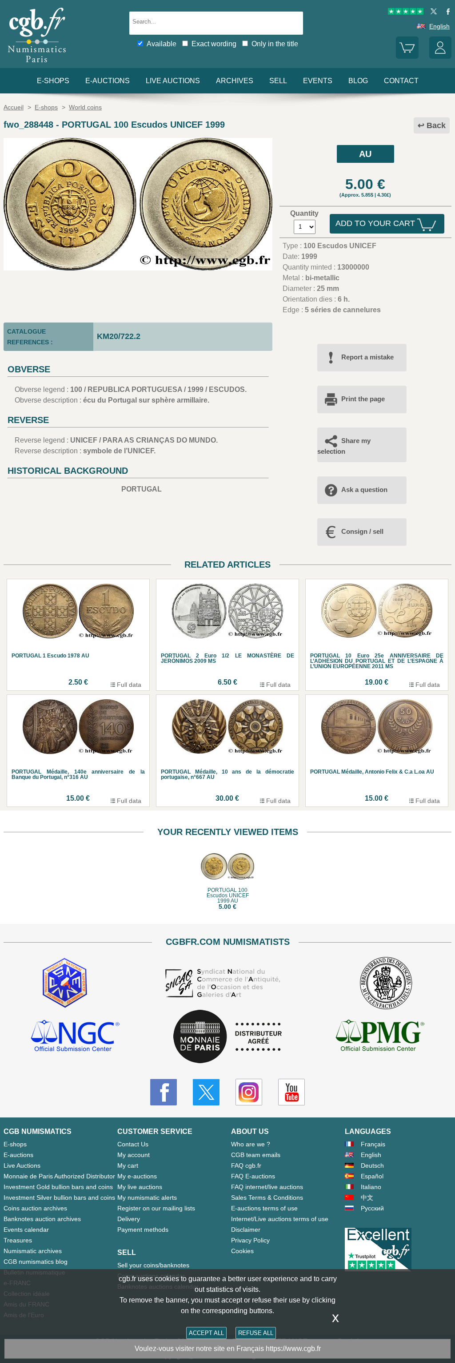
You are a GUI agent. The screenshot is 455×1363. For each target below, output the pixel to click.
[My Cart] (407, 56)
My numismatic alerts (147, 1197)
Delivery (128, 1218)
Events (317, 81)
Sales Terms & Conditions (267, 1197)
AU (365, 153)
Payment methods (142, 1229)
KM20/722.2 (118, 336)
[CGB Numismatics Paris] (37, 64)
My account (133, 1154)
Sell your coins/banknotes (153, 1265)
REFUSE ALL (255, 1333)
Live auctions (173, 81)
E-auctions (107, 81)
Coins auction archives (35, 1208)
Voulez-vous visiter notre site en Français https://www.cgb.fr (228, 1348)
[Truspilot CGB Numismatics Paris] (405, 12)
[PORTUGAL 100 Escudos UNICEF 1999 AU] (138, 268)
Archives (234, 81)
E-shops (53, 81)
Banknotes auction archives (42, 1218)
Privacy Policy (250, 1240)
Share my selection (344, 446)
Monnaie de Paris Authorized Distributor (59, 1176)
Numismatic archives (33, 1250)
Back (436, 125)
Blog (358, 81)
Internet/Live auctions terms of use (279, 1218)
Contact (401, 81)
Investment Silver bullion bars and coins (59, 1197)
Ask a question (364, 489)
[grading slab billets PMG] (379, 1037)
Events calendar (26, 1229)
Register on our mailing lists (156, 1208)
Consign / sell (362, 531)
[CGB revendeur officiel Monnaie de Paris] (227, 1037)
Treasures (18, 1240)
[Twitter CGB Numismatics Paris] (206, 1092)
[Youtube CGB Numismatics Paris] (291, 1092)
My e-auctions (137, 1176)
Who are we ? (250, 1144)
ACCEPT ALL (206, 1333)
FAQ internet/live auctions (267, 1186)
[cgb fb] (445, 12)
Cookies (242, 1250)
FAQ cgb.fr (246, 1165)
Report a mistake (367, 357)
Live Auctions (22, 1165)
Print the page (363, 399)
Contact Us (132, 1144)
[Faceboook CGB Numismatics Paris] (163, 1092)
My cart (127, 1165)
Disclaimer (245, 1229)
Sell (278, 81)
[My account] (440, 56)
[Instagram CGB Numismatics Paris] (248, 1092)
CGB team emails (255, 1154)
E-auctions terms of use (264, 1208)
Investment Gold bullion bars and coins (58, 1186)
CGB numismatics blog (36, 1261)
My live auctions (139, 1186)
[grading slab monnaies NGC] (75, 1037)
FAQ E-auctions (253, 1176)
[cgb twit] (432, 12)
